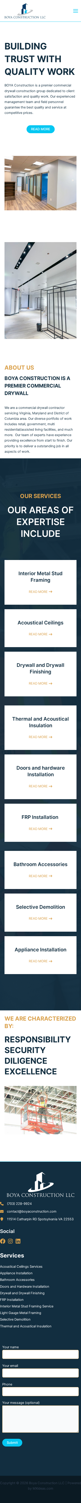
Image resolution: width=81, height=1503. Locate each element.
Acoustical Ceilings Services (21, 1267)
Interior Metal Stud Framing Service (26, 1306)
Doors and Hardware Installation (24, 1286)
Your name (10, 1347)
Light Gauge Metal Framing (20, 1313)
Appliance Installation (16, 1273)
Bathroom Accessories (17, 1280)
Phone (7, 1384)
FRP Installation (12, 1300)
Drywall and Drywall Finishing (22, 1293)
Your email (10, 1366)
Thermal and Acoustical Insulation (26, 1326)
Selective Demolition (15, 1319)
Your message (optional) (21, 1403)
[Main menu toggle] (75, 10)
